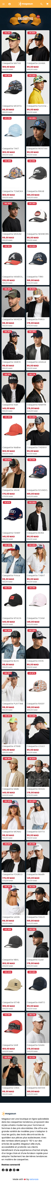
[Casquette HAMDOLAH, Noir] (13, 259)
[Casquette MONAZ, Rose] (13, 814)
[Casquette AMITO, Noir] (37, 984)
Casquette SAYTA (36, 831)
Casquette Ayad (35, 959)
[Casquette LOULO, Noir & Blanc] (37, 728)
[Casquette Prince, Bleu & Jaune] (13, 558)
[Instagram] (7, 1169)
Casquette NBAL (10, 959)
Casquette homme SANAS (38, 105)
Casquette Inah (10, 404)
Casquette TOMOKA (12, 191)
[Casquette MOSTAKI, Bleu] (37, 131)
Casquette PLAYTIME (12, 703)
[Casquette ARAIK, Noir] (13, 472)
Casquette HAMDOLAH (13, 276)
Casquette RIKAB (35, 191)
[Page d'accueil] (25, 3)
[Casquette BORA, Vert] (37, 515)
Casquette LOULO (36, 746)
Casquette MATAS (11, 63)
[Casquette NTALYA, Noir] (13, 600)
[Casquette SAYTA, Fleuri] (37, 814)
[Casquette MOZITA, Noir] (13, 88)
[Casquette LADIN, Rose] (13, 899)
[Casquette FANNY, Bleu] (13, 515)
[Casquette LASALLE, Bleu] (37, 344)
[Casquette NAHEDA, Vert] (13, 301)
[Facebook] (3, 1169)
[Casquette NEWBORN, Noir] (37, 216)
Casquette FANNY (11, 532)
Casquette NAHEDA (12, 319)
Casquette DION (35, 660)
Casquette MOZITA (12, 105)
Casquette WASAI (36, 788)
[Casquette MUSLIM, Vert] (13, 216)
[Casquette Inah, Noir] (13, 387)
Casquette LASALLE (36, 362)
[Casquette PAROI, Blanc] (37, 301)
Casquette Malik (10, 788)
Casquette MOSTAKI (37, 148)
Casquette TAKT (10, 148)
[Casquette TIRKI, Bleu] (37, 259)
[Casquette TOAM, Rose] (37, 600)
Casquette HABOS (11, 362)
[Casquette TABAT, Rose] (37, 558)
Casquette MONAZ (11, 831)
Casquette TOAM (35, 618)
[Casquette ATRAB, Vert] (13, 728)
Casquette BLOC (10, 660)
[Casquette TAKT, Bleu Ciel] (13, 131)
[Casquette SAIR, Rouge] (13, 1027)
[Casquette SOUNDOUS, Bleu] (37, 472)
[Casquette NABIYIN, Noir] (37, 387)
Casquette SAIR (10, 1045)
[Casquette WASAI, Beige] (37, 771)
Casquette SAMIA (36, 1045)
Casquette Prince (11, 575)
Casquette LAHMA (36, 63)
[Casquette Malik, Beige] (13, 771)
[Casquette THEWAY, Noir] (37, 429)
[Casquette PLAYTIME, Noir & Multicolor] (13, 686)
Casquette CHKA (10, 1087)
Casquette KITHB (10, 1002)
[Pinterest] (14, 1169)
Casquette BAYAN (36, 1087)
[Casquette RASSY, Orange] (37, 686)
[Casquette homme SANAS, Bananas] (37, 88)
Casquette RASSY (35, 703)
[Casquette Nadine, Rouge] (13, 429)
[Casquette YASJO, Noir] (37, 899)
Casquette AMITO (36, 1002)
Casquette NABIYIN (36, 404)
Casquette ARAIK (11, 490)
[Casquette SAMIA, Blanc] (37, 1027)
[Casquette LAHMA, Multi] (37, 45)
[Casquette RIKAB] (37, 173)
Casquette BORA (35, 532)
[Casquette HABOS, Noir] (13, 344)
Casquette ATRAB (11, 746)
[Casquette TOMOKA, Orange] (13, 173)
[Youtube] (17, 1169)
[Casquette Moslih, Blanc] (37, 856)
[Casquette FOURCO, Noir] (13, 856)
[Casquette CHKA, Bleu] (13, 1070)
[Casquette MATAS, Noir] (13, 45)
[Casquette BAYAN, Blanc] (37, 1070)
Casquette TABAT (36, 575)
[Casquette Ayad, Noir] (37, 942)
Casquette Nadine (11, 447)
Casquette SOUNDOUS (38, 490)
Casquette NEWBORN (38, 233)
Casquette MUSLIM (11, 233)
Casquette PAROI (35, 319)
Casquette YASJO (36, 917)
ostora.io (34, 1179)
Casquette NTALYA (11, 618)
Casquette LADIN (10, 917)
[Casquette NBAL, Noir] (13, 942)
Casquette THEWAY (37, 447)
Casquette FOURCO (12, 874)
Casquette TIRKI (35, 276)
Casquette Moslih (36, 874)
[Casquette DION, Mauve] (37, 643)
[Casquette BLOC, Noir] (13, 643)
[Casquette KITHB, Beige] (13, 984)
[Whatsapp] (11, 1169)
